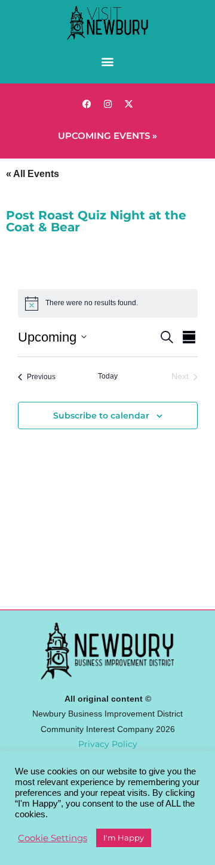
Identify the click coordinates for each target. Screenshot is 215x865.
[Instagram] (107, 104)
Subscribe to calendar (101, 415)
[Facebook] (87, 104)
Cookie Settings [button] (52, 838)
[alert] (91, 303)
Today (108, 376)
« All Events (32, 174)
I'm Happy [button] (123, 837)
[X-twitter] (128, 104)
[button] (108, 62)
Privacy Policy (107, 744)
